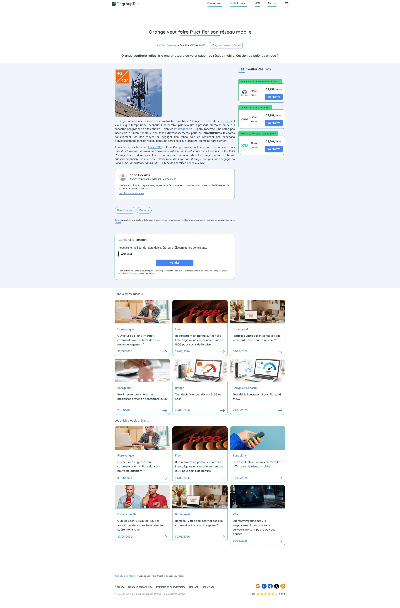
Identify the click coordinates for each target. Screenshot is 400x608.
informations (182, 129)
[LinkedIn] (264, 586)
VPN (257, 3)
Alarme (272, 3)
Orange (144, 210)
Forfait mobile (238, 3)
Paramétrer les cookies (174, 594)
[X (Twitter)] (276, 586)
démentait (226, 121)
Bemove (157, 594)
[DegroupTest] (126, 3)
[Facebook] (270, 586)
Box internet (214, 3)
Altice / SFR (155, 147)
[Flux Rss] (282, 586)
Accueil (118, 575)
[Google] (257, 586)
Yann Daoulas (168, 45)
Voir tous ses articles (131, 193)
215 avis (280, 593)
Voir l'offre (273, 96)
